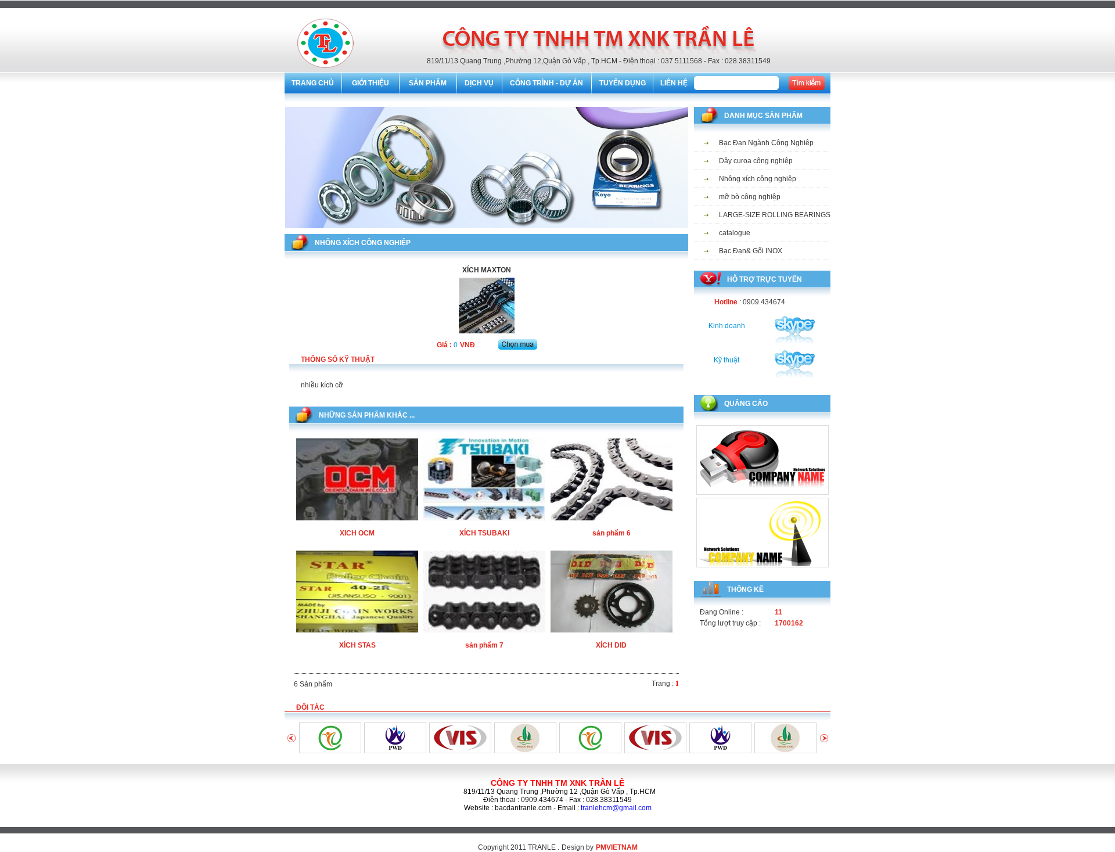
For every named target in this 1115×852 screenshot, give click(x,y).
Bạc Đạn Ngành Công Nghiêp (766, 143)
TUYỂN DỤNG (622, 83)
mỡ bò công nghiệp (749, 197)
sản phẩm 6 (611, 533)
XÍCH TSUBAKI (484, 533)
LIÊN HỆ (674, 83)
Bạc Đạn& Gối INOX (750, 251)
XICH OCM (357, 533)
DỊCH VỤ (479, 83)
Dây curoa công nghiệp (756, 161)
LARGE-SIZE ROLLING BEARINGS (774, 215)
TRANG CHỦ (313, 83)
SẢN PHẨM (428, 83)
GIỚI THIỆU (370, 83)
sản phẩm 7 (484, 645)
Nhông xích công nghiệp (757, 179)
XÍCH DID (611, 645)
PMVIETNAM (617, 847)
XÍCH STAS (357, 645)
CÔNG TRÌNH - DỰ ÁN (546, 83)
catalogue (734, 233)
